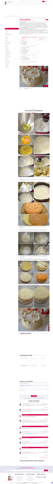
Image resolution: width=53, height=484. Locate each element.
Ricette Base (7, 49)
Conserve (6, 31)
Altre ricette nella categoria (33, 463)
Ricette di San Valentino (33, 17)
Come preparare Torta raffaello (31, 331)
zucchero (25, 42)
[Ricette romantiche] (34, 361)
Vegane (6, 64)
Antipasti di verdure (19, 476)
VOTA (47, 19)
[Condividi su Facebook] (24, 88)
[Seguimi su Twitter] (39, 477)
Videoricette (7, 67)
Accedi (43, 1)
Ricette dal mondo (8, 52)
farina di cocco (26, 52)
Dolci (6, 36)
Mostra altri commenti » (44, 457)
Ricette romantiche (34, 365)
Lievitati (6, 40)
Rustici (6, 58)
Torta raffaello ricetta (39, 331)
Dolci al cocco (43, 365)
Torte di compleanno (43, 17)
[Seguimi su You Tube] (45, 477)
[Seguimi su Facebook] (37, 477)
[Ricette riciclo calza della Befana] (24, 361)
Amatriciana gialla (30, 480)
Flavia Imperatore (27, 21)
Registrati (46, 1)
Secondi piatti (7, 61)
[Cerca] (40, 1)
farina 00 (25, 43)
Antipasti (6, 30)
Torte (38, 17)
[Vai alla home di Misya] (9, 2)
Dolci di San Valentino (26, 17)
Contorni (6, 33)
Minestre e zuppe (7, 43)
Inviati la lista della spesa (29, 62)
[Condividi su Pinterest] (28, 88)
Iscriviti (46, 470)
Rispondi (46, 407)
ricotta (25, 48)
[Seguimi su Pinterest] (41, 477)
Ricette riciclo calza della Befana (24, 366)
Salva (31, 88)
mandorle (25, 53)
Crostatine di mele (19, 480)
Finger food (6, 37)
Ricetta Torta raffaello (22, 331)
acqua (26, 41)
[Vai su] (52, 482)
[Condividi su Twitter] (26, 88)
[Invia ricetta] (47, 86)
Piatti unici (6, 46)
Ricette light (7, 55)
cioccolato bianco (26, 47)
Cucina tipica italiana (8, 34)
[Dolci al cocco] (43, 361)
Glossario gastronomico (30, 476)
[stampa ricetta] (45, 86)
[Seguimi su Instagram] (43, 477)
